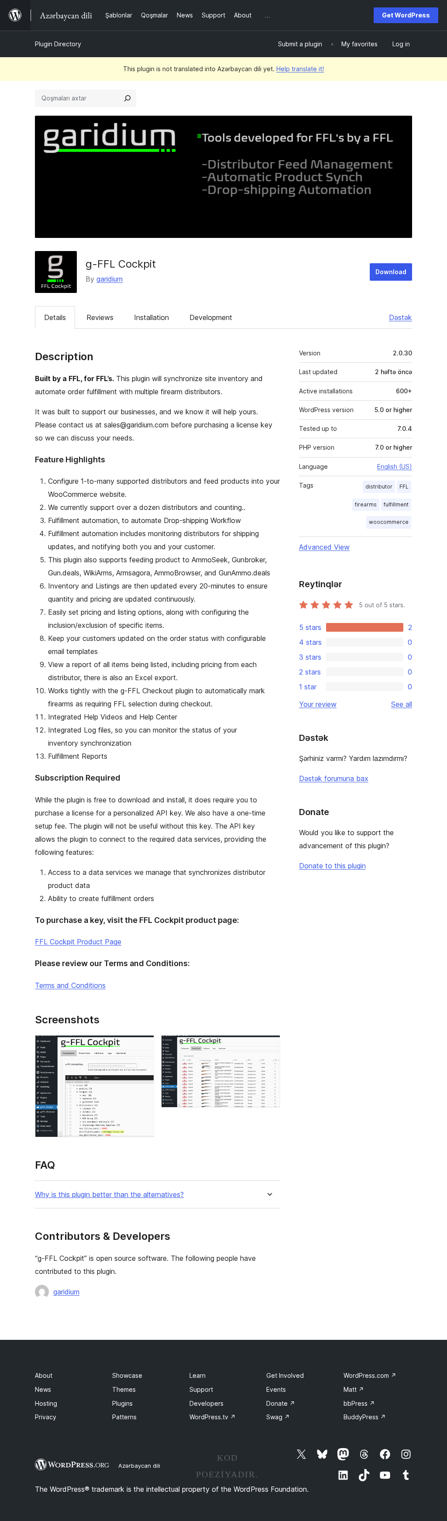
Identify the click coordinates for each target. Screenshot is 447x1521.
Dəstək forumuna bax (333, 778)
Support (201, 1389)
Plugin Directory (58, 44)
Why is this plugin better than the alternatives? (109, 1195)
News (43, 1389)
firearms (366, 504)
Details (55, 317)
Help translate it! (300, 68)
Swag (278, 1417)
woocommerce (389, 522)
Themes (124, 1389)
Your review (318, 704)
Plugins (122, 1403)
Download (390, 271)
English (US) (394, 466)
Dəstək (400, 317)
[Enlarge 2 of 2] (268, 1047)
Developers (206, 1403)
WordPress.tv (212, 1417)
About (43, 1375)
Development (210, 317)
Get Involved (285, 1375)
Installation (151, 317)
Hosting (46, 1403)
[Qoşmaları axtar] (127, 98)
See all (401, 704)
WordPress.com (370, 1375)
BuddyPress (365, 1417)
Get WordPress (406, 15)
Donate (280, 1403)
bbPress (359, 1403)
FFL (404, 486)
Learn (197, 1375)
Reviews (99, 317)
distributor (378, 486)
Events (276, 1389)
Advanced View (324, 547)
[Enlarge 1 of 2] (142, 1047)
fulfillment (396, 504)
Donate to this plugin (332, 865)
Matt (354, 1389)
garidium (109, 279)
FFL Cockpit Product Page (78, 941)
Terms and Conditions (70, 985)
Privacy (45, 1417)
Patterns (124, 1417)
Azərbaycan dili (139, 1465)
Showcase (127, 1375)
